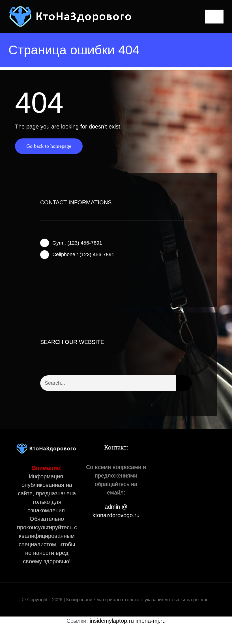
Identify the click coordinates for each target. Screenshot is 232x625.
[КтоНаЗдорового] (71, 8)
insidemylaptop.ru (112, 621)
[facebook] (42, 275)
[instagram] (60, 275)
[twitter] (51, 275)
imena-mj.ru (151, 621)
